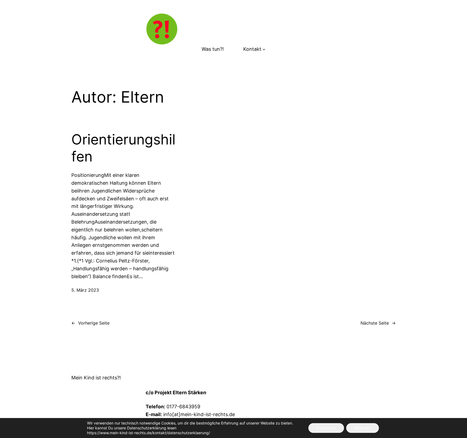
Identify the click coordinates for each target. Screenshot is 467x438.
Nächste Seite (378, 323)
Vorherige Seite (90, 323)
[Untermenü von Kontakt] (263, 49)
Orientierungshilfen (123, 148)
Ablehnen (362, 428)
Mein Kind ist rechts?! (96, 377)
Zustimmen (326, 428)
